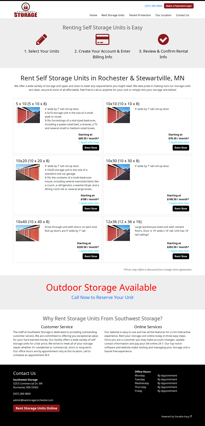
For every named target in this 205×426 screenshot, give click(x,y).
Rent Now (91, 147)
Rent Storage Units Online (36, 408)
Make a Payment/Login (179, 5)
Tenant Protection (140, 15)
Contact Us (182, 15)
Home (93, 15)
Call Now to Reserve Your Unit (102, 297)
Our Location (163, 15)
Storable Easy (182, 416)
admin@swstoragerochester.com (33, 400)
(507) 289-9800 (153, 6)
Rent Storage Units (113, 15)
